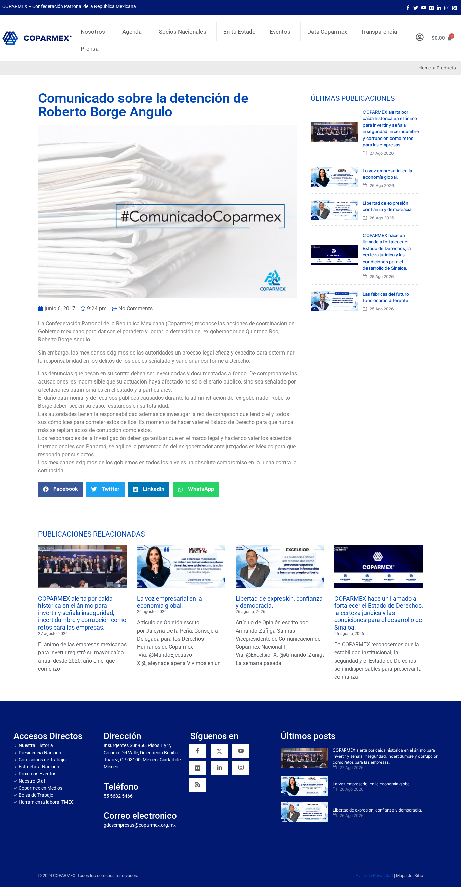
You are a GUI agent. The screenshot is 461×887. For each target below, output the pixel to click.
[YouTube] (240, 751)
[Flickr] (197, 768)
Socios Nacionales (182, 31)
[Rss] (455, 7)
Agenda (132, 31)
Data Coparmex (327, 31)
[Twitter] (416, 7)
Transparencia (379, 31)
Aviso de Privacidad (374, 875)
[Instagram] (447, 7)
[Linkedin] (219, 768)
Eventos (280, 31)
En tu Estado (239, 31)
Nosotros (93, 31)
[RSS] (197, 785)
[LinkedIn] (439, 7)
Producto (446, 67)
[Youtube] (424, 7)
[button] (60, 489)
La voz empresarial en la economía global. (169, 602)
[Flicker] (431, 7)
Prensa (90, 48)
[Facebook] (408, 7)
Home (424, 67)
